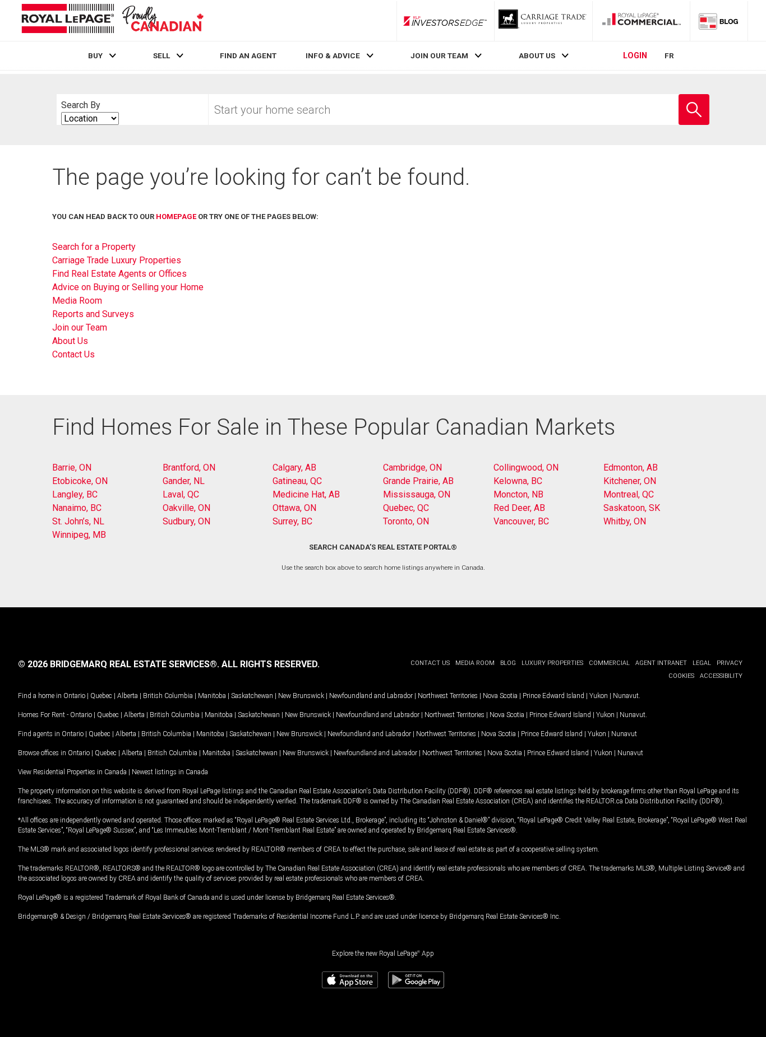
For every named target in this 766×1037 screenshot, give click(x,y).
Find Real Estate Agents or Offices (119, 273)
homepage (176, 216)
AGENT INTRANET (661, 663)
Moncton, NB (518, 494)
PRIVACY (729, 663)
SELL (161, 55)
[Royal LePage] (112, 20)
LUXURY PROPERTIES (552, 663)
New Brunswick (301, 696)
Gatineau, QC (297, 481)
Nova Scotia (500, 696)
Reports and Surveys (93, 314)
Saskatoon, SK (631, 508)
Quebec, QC (406, 508)
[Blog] (719, 20)
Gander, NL (184, 481)
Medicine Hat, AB (306, 494)
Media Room (77, 300)
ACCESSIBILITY (721, 676)
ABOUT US (537, 55)
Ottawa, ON (294, 508)
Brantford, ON (189, 467)
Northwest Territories (448, 696)
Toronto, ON (406, 521)
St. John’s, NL (78, 521)
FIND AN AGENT (248, 55)
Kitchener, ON (629, 481)
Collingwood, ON (526, 467)
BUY (95, 55)
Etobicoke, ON (80, 481)
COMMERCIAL (609, 663)
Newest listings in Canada (170, 772)
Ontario (74, 696)
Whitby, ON (624, 521)
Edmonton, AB (630, 467)
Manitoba (212, 696)
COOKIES (681, 676)
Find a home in (40, 696)
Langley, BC (75, 494)
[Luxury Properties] (543, 21)
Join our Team (79, 327)
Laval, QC (181, 494)
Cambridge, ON (412, 467)
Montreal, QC (628, 494)
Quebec (101, 696)
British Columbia (168, 696)
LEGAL (702, 663)
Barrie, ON (71, 467)
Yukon (598, 696)
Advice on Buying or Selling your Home (128, 287)
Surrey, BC (292, 521)
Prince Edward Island (553, 696)
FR (669, 55)
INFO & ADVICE (333, 55)
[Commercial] (641, 20)
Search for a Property (94, 246)
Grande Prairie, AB (418, 481)
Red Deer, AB (519, 508)
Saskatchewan (252, 696)
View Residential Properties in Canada (72, 772)
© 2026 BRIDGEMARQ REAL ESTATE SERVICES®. (118, 664)
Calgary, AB (294, 467)
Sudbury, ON (186, 521)
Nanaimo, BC (76, 508)
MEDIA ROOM (475, 663)
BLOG (508, 663)
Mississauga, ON (416, 494)
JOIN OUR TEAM (439, 55)
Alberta (127, 696)
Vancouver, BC (521, 521)
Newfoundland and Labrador (371, 696)
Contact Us (73, 354)
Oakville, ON (186, 508)
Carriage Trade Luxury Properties (116, 260)
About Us (70, 341)
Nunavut (626, 696)
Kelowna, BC (517, 481)
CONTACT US (430, 663)
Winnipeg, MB (79, 534)
